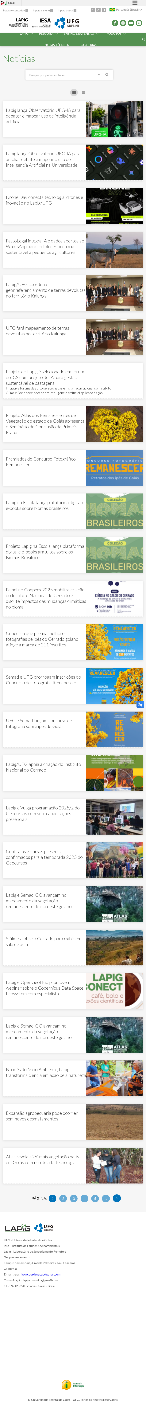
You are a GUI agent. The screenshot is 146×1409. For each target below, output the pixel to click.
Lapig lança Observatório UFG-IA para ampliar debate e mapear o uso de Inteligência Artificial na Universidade (43, 159)
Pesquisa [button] (46, 33)
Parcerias (89, 45)
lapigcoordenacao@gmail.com (40, 1274)
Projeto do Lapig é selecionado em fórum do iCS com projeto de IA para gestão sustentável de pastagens (45, 377)
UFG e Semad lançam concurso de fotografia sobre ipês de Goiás (39, 723)
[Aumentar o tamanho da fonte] (93, 10)
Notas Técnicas (57, 45)
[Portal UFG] (67, 28)
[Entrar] (3, 3)
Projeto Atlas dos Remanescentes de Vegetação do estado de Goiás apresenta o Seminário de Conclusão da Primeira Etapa (45, 423)
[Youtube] (131, 23)
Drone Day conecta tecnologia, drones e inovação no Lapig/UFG (44, 200)
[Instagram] (123, 23)
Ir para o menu (41, 10)
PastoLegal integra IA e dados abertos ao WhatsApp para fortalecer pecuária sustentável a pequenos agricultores (45, 246)
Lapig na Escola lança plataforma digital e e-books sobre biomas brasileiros (45, 505)
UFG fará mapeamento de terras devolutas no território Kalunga (37, 330)
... (106, 1198)
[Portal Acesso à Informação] (73, 1388)
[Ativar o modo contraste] (104, 10)
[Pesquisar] (107, 75)
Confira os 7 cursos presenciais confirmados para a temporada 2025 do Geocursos (44, 856)
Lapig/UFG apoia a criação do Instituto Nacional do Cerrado (43, 766)
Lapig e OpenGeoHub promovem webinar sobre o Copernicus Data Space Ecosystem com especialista (44, 987)
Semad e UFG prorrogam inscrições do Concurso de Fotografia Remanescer (43, 679)
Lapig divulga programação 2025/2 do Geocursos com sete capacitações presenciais (43, 813)
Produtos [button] (113, 33)
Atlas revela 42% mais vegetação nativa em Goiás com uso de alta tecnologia (44, 1159)
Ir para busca (66, 10)
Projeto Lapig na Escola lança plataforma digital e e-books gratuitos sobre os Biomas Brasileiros (45, 551)
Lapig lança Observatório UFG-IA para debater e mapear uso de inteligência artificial (43, 115)
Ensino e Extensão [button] (79, 33)
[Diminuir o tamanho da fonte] (98, 10)
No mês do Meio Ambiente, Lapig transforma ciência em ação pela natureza (46, 1072)
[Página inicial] (17, 1231)
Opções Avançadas (100, 75)
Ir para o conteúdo (14, 10)
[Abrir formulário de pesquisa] (143, 39)
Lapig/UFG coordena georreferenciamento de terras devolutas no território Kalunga (46, 289)
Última (117, 1198)
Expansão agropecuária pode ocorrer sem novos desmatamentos (42, 1115)
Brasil (12, 3)
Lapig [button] (24, 33)
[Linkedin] (139, 23)
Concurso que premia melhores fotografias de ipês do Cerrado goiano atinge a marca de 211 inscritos (42, 638)
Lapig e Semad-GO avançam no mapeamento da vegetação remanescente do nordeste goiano (39, 900)
